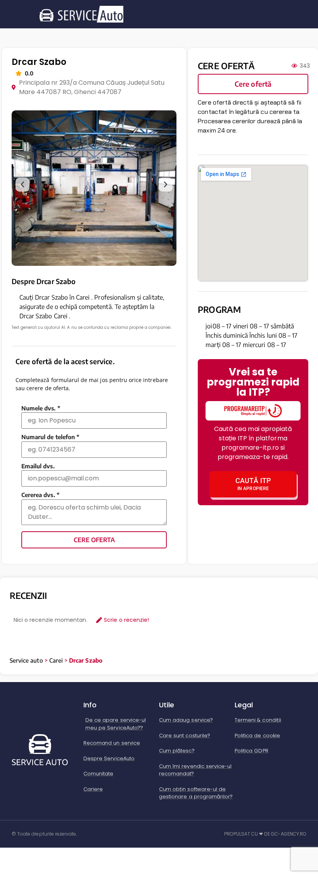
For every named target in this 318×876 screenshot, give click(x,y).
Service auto (26, 660)
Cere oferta (94, 540)
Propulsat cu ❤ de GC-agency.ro (265, 834)
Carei (56, 660)
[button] (22, 185)
